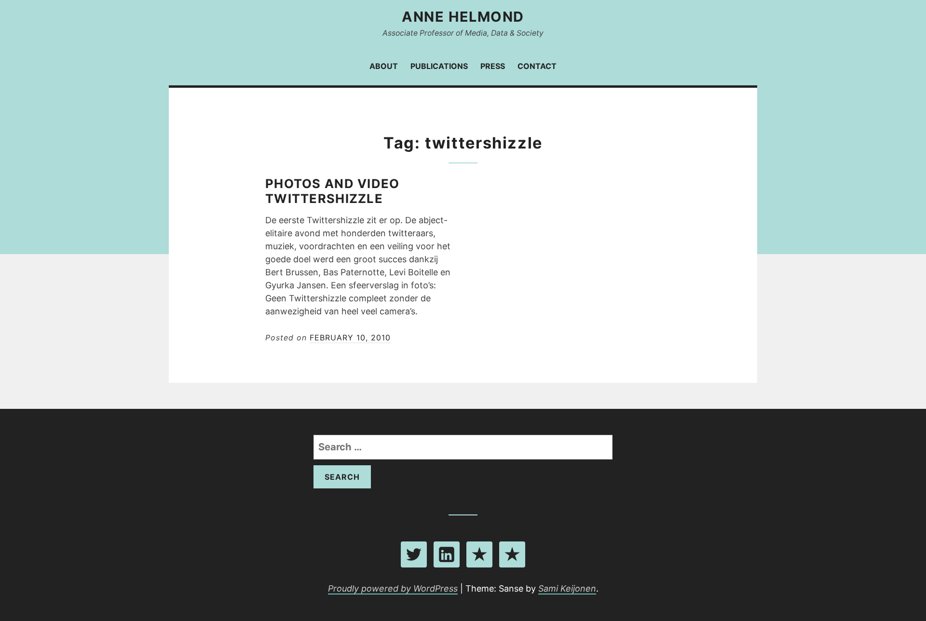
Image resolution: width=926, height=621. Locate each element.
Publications (439, 66)
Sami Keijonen (567, 588)
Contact (537, 66)
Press (492, 66)
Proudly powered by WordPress (393, 588)
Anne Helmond (463, 16)
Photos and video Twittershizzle (332, 191)
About (383, 66)
